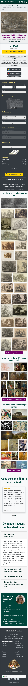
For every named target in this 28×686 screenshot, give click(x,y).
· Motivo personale (19, 645)
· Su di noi (4, 656)
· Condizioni (4, 645)
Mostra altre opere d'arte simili (14, 353)
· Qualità (17, 649)
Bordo (3, 90)
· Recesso (4, 652)
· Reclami (4, 654)
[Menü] (1, 2)
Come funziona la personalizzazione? (9, 535)
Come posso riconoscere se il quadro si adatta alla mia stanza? (13, 570)
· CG (3, 647)
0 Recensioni (17, 76)
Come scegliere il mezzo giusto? (13, 577)
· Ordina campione (19, 656)
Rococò (13, 6)
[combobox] (14, 92)
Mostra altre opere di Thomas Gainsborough (14, 399)
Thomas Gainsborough (22, 6)
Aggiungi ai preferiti (14, 73)
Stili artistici (8, 6)
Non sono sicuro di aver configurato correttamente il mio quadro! (13, 584)
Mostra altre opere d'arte (14, 470)
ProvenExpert (11, 509)
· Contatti (4, 643)
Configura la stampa (15, 52)
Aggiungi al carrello (15, 174)
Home (2, 6)
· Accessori (17, 654)
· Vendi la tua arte (19, 647)
